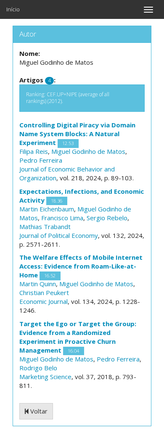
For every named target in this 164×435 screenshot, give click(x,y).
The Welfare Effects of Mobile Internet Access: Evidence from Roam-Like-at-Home (81, 266)
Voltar (38, 411)
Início (13, 9)
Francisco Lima (62, 218)
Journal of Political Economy (58, 235)
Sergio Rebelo (107, 218)
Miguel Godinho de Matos (88, 151)
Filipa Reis (33, 151)
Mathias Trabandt (45, 226)
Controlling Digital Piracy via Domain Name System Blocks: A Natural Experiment (77, 134)
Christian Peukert (44, 292)
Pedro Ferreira (40, 160)
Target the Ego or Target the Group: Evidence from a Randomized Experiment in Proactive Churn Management (77, 336)
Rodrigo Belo (38, 368)
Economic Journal (43, 301)
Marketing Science (45, 376)
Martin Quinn (37, 283)
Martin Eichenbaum (46, 209)
